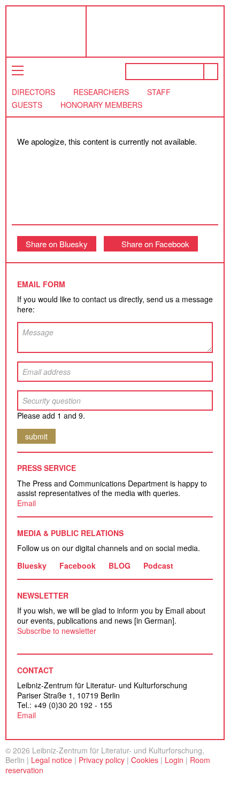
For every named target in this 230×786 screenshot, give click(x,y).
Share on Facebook (155, 243)
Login (174, 759)
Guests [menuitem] (27, 104)
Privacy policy (102, 759)
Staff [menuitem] (159, 92)
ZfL (33, 31)
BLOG (120, 565)
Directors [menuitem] (33, 92)
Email (26, 503)
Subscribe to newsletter (56, 630)
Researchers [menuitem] (101, 92)
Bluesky (32, 565)
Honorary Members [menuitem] (101, 104)
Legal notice (51, 759)
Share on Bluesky (57, 243)
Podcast (158, 565)
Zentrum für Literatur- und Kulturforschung (158, 35)
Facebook (77, 565)
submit (36, 436)
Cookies (144, 759)
